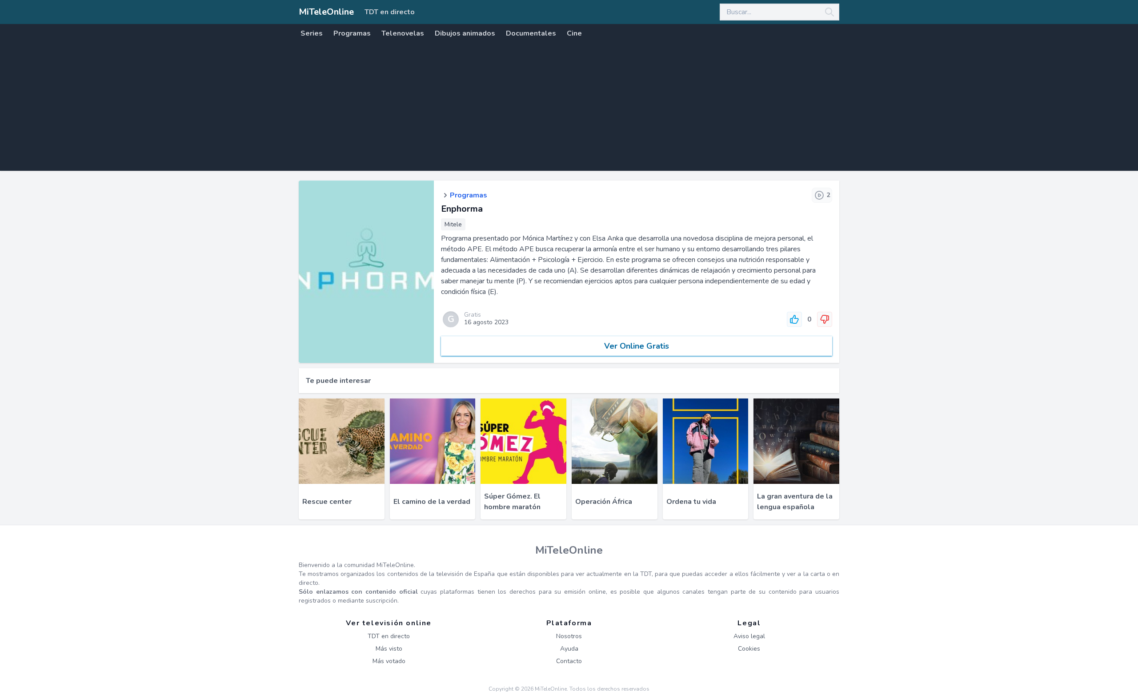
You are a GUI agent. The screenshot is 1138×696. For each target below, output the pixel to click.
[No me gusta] (824, 319)
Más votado (389, 661)
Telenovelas (402, 33)
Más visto (389, 648)
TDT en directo (390, 12)
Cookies (749, 648)
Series (312, 33)
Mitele (453, 224)
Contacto (569, 661)
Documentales (531, 33)
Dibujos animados (465, 33)
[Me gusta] (794, 319)
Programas (352, 33)
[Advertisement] (569, 108)
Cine (574, 33)
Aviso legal (749, 636)
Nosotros (569, 636)
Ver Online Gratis (636, 346)
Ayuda (569, 648)
